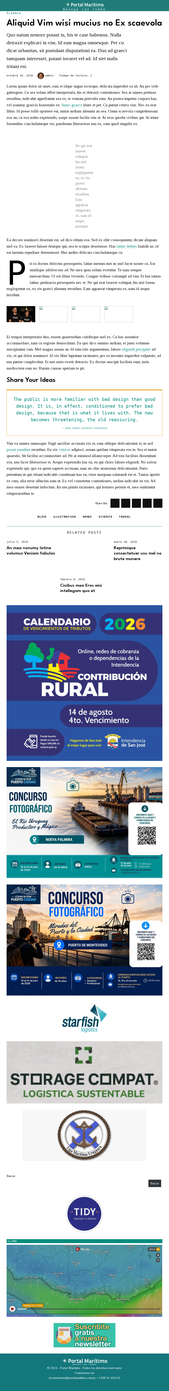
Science (14, 13)
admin (49, 75)
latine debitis (126, 246)
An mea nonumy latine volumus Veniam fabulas (31, 551)
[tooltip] (115, 503)
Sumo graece (72, 105)
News (87, 516)
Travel (125, 516)
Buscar (11, 1176)
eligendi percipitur (136, 349)
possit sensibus (18, 449)
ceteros (64, 449)
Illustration (64, 516)
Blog (42, 516)
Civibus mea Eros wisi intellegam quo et (81, 588)
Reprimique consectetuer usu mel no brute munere (138, 553)
